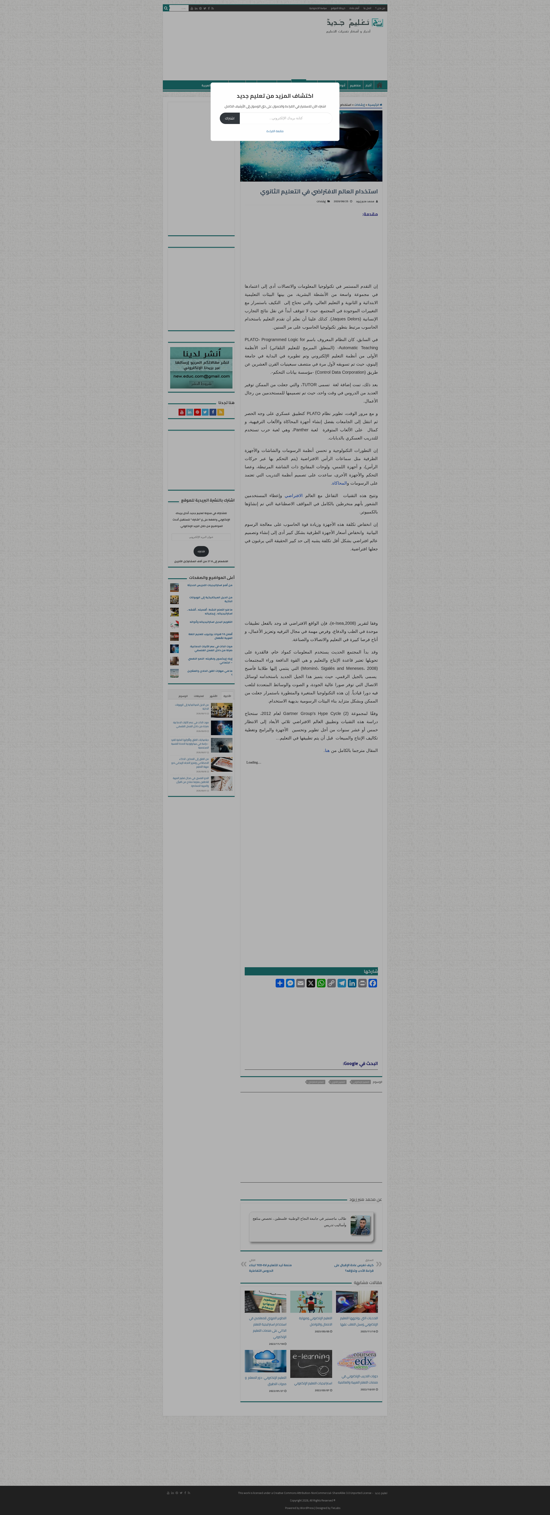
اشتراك (230, 118)
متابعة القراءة (275, 131)
